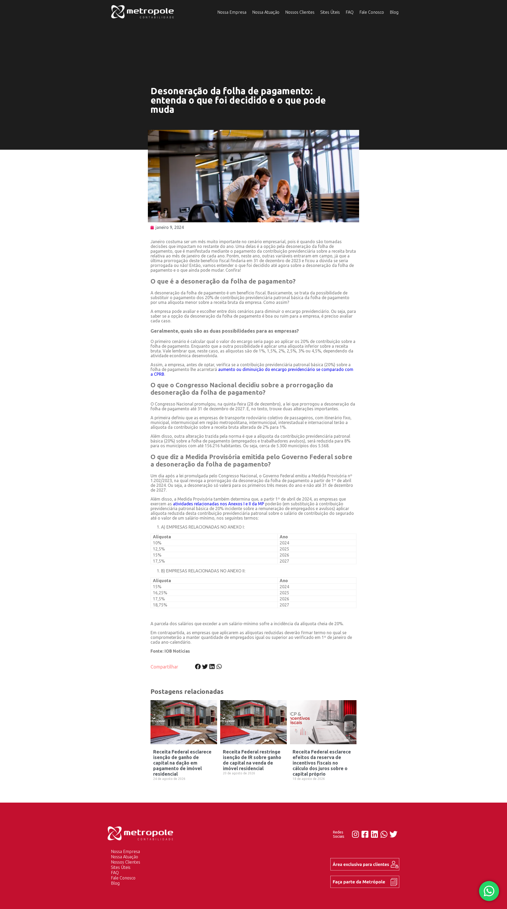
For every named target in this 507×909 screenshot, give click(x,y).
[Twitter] (393, 834)
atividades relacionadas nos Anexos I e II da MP (218, 503)
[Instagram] (355, 834)
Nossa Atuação (265, 12)
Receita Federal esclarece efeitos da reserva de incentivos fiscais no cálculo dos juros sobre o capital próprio (322, 762)
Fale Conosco (371, 12)
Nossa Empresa (231, 12)
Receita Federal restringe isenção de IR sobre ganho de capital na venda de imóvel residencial (252, 760)
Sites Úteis (330, 12)
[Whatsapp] (384, 834)
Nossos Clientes (299, 12)
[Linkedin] (374, 834)
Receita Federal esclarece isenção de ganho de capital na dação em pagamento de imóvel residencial (182, 762)
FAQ (350, 12)
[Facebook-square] (365, 834)
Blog (394, 12)
